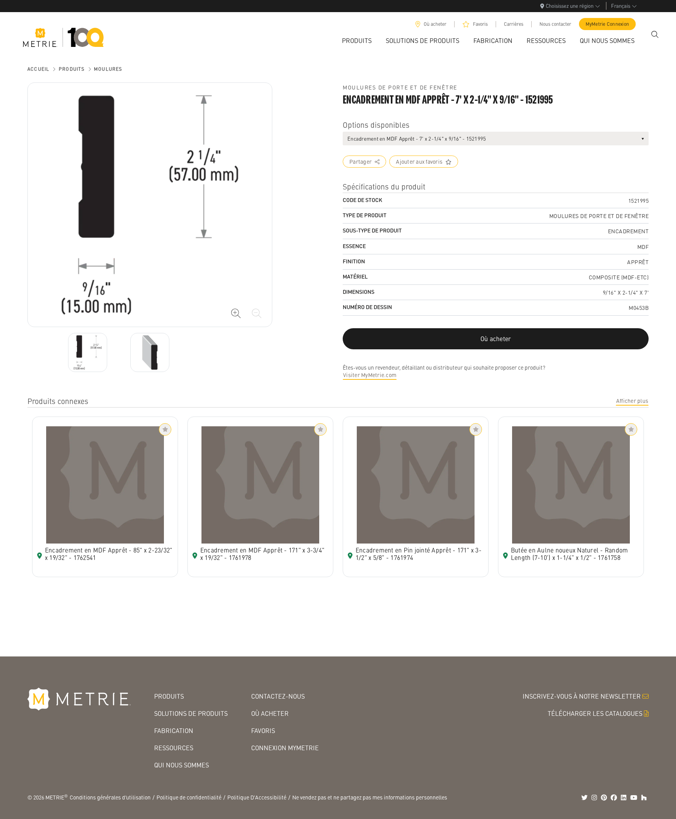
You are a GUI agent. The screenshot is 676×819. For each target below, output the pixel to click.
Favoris (480, 24)
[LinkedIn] (623, 797)
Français (620, 5)
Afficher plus (632, 400)
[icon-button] (236, 313)
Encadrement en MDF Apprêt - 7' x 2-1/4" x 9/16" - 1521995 (416, 138)
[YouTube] (633, 797)
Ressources (173, 748)
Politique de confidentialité (188, 797)
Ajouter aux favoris (419, 161)
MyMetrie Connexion (607, 24)
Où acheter (435, 24)
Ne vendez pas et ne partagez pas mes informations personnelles (369, 797)
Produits (72, 69)
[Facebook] (614, 797)
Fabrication (173, 730)
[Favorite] (165, 429)
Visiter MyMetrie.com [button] (369, 374)
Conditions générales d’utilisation (110, 797)
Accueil (38, 69)
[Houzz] (644, 797)
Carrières (513, 24)
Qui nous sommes (181, 765)
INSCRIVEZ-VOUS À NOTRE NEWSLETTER (582, 696)
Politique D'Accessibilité (256, 797)
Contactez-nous (278, 696)
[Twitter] (584, 797)
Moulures (108, 69)
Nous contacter (555, 24)
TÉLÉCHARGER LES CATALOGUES (595, 713)
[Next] (87, 352)
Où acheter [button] (495, 338)
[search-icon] (654, 34)
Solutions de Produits (191, 713)
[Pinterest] (604, 797)
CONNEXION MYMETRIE (285, 748)
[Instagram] (594, 797)
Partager (360, 161)
